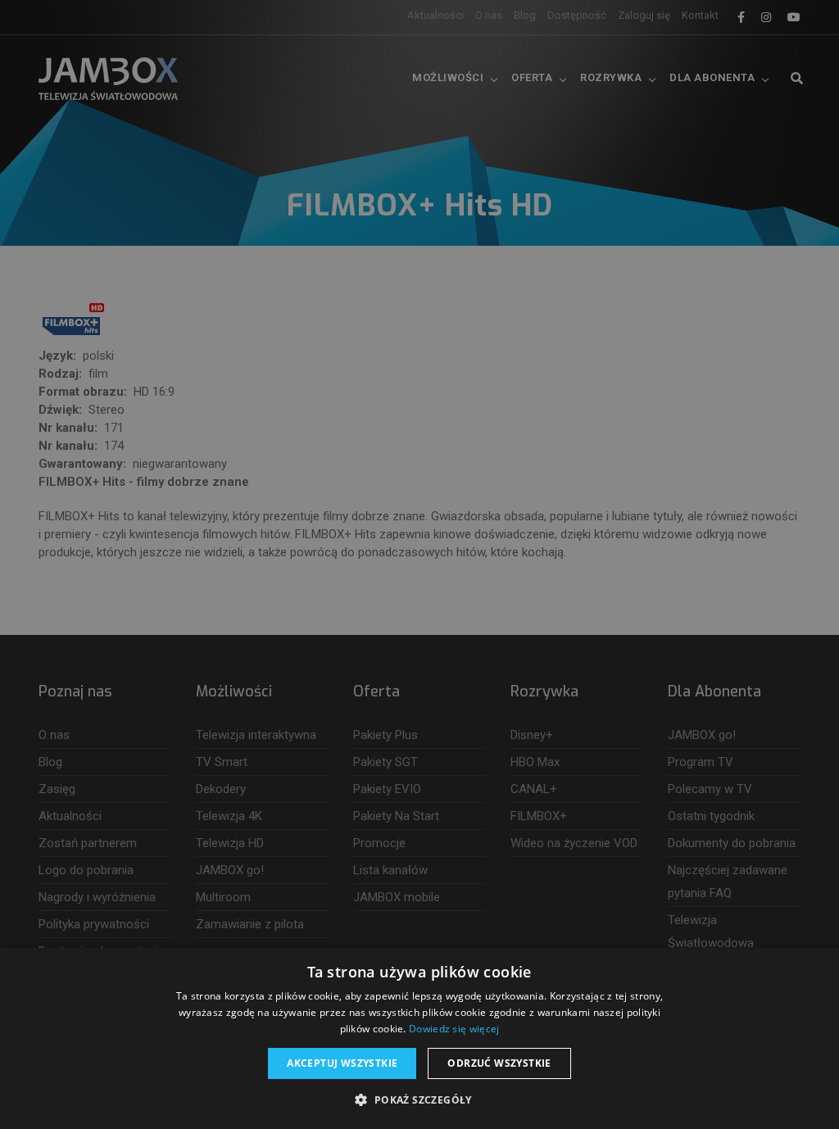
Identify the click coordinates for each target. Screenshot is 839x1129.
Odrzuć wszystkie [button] (499, 1063)
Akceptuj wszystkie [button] (342, 1063)
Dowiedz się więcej (454, 1029)
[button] (419, 1100)
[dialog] (419, 564)
